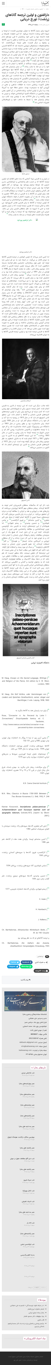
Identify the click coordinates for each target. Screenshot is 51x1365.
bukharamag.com (25, 1050)
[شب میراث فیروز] (41, 1183)
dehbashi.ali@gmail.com (28, 1042)
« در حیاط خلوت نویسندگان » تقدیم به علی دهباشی (27, 1305)
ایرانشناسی (40, 956)
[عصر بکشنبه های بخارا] (41, 1151)
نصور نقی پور (18, 1360)
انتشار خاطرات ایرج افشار (36, 1309)
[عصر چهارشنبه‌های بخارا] (41, 1087)
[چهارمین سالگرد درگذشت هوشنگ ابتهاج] (41, 1140)
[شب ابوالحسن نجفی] (41, 1247)
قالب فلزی (41, 1320)
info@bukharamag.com (29, 1046)
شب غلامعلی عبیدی (28, 1073)
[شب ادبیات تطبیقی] (41, 1205)
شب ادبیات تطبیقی (28, 1201)
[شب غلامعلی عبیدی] (41, 1076)
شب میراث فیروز (29, 1180)
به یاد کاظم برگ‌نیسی (27, 1255)
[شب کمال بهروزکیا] (41, 1194)
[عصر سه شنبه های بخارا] (41, 1130)
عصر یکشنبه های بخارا (27, 1169)
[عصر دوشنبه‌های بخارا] (41, 1108)
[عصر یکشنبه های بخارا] (41, 1172)
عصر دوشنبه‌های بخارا (27, 1105)
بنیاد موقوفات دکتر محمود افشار (34, 1316)
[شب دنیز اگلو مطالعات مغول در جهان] (41, 1162)
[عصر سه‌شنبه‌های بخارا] (41, 1097)
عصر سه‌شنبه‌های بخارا (27, 1094)
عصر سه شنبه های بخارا (26, 1126)
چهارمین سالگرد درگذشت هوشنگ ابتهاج (21, 1137)
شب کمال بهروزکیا (28, 1190)
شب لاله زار (30, 1223)
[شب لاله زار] (41, 1226)
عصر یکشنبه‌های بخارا (27, 1115)
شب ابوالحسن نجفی (27, 1244)
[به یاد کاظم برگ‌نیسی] (41, 1258)
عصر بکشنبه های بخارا (27, 1148)
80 (3, 24)
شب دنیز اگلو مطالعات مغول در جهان (22, 1158)
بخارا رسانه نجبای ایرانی (36, 1312)
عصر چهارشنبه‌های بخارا (26, 1083)
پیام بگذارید (25, 980)
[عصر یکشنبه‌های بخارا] (41, 1119)
